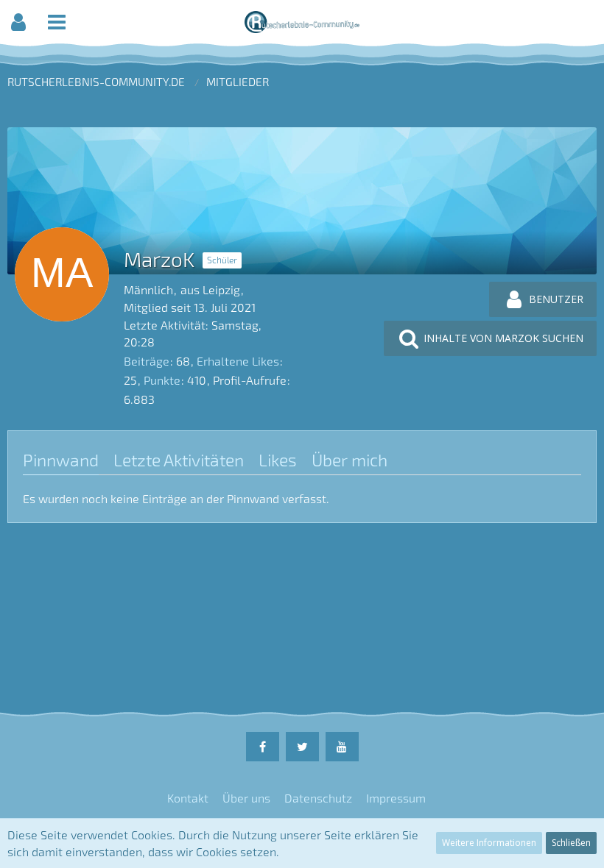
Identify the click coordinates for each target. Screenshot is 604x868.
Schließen (571, 842)
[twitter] (302, 746)
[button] (18, 22)
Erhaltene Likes (238, 361)
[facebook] (262, 746)
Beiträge (146, 361)
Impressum (396, 798)
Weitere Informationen (489, 842)
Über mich (349, 459)
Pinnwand (61, 459)
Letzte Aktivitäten (178, 459)
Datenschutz (318, 798)
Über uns (246, 798)
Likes (278, 459)
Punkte (162, 380)
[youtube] (342, 746)
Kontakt (187, 798)
